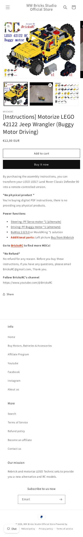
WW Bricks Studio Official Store (39, 524)
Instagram (14, 380)
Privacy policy (46, 528)
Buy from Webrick (62, 237)
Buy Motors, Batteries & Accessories (30, 345)
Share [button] (10, 294)
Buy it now (41, 164)
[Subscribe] (61, 499)
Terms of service (65, 528)
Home (11, 337)
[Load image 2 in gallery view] (67, 94)
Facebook (14, 372)
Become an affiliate (20, 440)
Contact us (14, 448)
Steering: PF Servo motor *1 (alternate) (36, 221)
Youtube (13, 363)
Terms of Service (18, 422)
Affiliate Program (18, 354)
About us (13, 389)
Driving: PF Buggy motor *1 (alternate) (36, 227)
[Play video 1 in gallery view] (41, 94)
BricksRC (17, 245)
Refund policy (16, 431)
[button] (7, 7)
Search (12, 413)
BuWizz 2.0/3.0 (20, 232)
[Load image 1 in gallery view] (16, 94)
